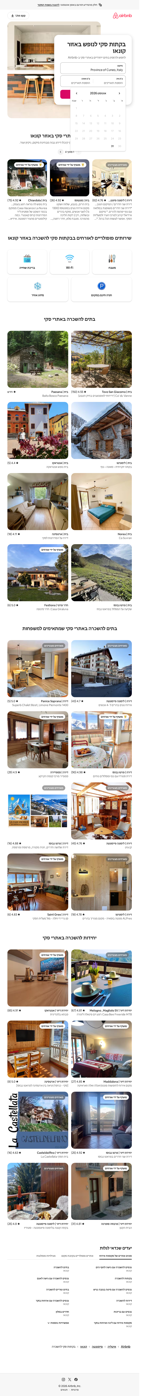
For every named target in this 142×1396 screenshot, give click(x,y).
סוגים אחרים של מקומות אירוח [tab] (115, 1255)
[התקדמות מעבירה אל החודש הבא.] (77, 93)
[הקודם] (79, 152)
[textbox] (109, 83)
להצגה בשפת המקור (48, 4)
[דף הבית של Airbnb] (122, 15)
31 (112, 146)
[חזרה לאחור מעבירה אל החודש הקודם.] (119, 93)
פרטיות (75, 1389)
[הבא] (61, 152)
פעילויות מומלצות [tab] (45, 1255)
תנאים (64, 1389)
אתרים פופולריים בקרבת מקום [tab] (77, 1255)
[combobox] (93, 70)
